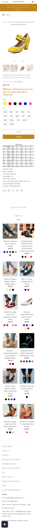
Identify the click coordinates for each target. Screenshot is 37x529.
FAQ (3, 473)
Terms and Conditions (10, 481)
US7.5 (5, 116)
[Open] (4, 524)
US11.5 (25, 120)
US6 (17, 112)
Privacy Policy (7, 477)
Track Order (7, 446)
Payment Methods (9, 464)
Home (5, 22)
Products (10, 22)
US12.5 (12, 124)
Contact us (6, 451)
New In (18, 215)
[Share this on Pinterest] (17, 190)
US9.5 (29, 116)
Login (4, 486)
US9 (23, 116)
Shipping (5, 455)
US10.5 (12, 120)
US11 (18, 120)
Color (4, 99)
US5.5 (11, 112)
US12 (5, 124)
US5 (5, 112)
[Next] (23, 61)
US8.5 (17, 116)
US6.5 (22, 112)
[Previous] (14, 61)
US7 (28, 112)
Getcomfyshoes (12, 520)
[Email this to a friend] (21, 190)
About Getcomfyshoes (11, 468)
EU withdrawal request (11, 490)
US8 (11, 116)
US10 (5, 120)
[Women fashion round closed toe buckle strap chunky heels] (18, 43)
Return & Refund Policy (11, 460)
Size (4, 108)
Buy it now (18, 136)
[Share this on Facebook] (13, 190)
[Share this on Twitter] (8, 190)
